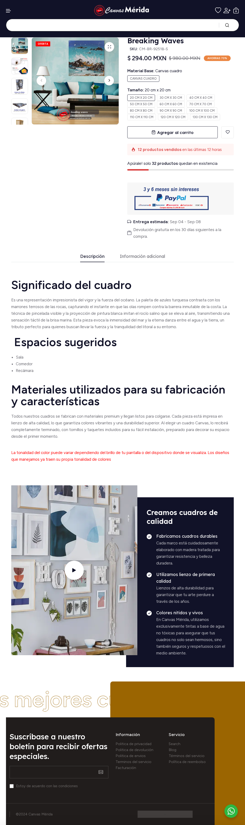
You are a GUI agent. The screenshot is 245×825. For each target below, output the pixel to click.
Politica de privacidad (133, 744)
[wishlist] (218, 10)
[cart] (236, 10)
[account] (227, 10)
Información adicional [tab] (142, 256)
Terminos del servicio (133, 761)
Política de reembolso (187, 761)
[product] (109, 47)
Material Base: (154, 70)
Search (174, 744)
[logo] (122, 10)
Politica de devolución (134, 749)
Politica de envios (131, 755)
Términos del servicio (187, 755)
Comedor (24, 363)
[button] (8, 11)
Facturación (126, 767)
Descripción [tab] (92, 256)
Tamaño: (149, 90)
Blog (172, 749)
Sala (19, 357)
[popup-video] (74, 570)
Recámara (25, 370)
